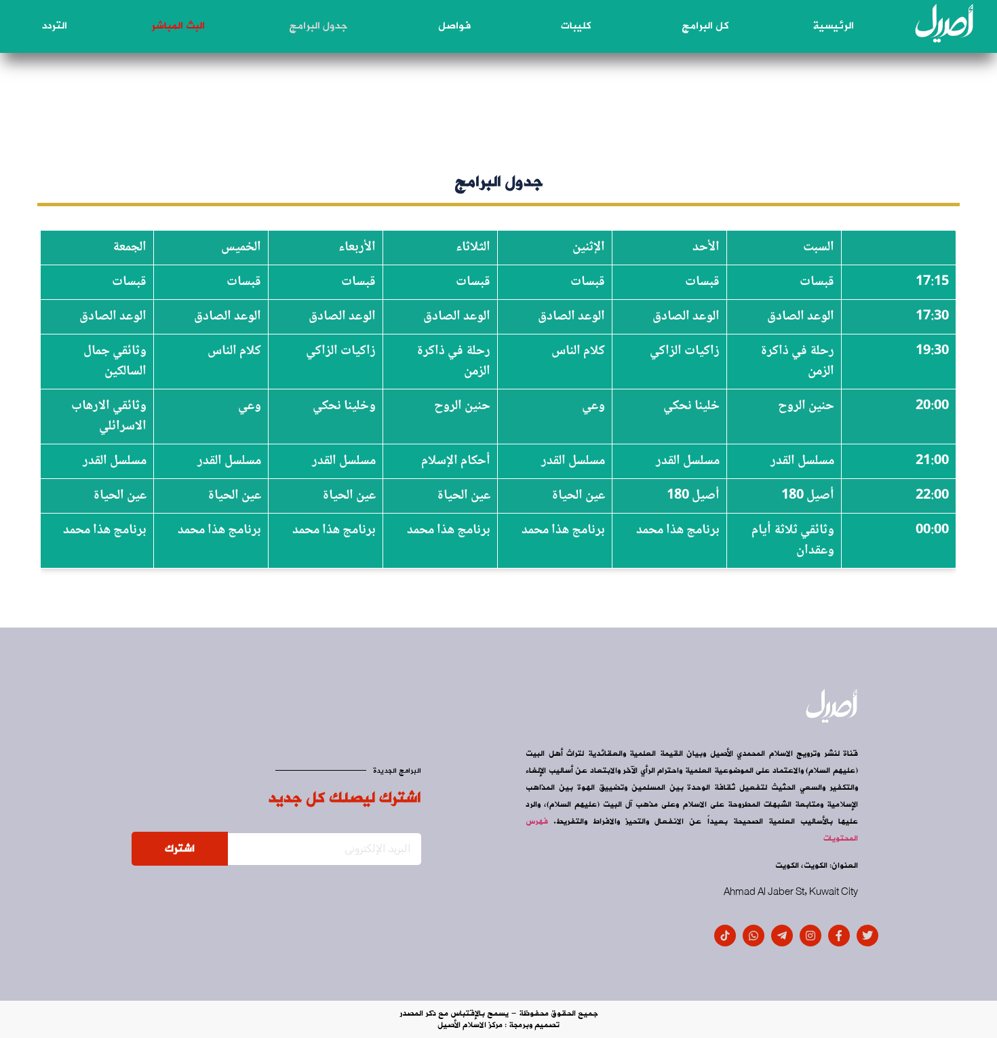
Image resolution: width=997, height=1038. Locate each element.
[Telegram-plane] (782, 935)
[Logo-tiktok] (725, 935)
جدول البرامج (318, 26)
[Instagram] (810, 935)
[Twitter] (867, 935)
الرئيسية (833, 26)
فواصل (454, 26)
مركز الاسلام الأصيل (470, 1025)
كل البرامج (705, 26)
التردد (54, 26)
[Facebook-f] (839, 935)
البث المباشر (178, 26)
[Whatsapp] (753, 935)
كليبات (576, 26)
